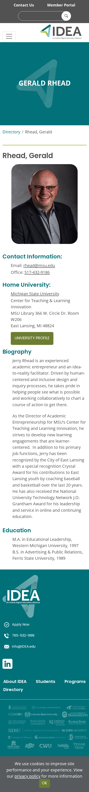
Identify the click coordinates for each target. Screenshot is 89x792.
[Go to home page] (21, 601)
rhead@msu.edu (39, 265)
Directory (11, 131)
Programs (75, 681)
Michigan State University (35, 293)
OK (44, 783)
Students (45, 681)
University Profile (32, 338)
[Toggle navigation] (9, 36)
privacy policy (27, 776)
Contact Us (24, 4)
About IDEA (14, 681)
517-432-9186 (37, 272)
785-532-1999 (23, 635)
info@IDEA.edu (23, 646)
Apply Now (20, 624)
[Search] (66, 16)
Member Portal (61, 4)
